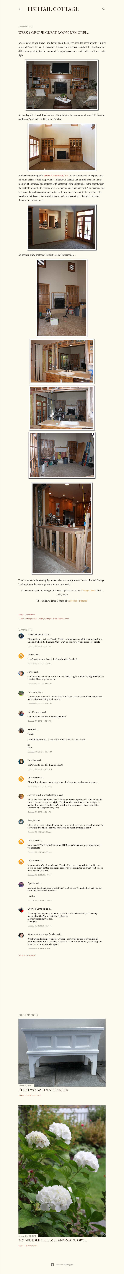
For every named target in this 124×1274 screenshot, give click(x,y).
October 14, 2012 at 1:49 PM (39, 663)
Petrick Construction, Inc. (56, 175)
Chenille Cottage (36, 908)
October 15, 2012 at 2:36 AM (39, 832)
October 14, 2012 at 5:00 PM (40, 786)
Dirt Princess (34, 712)
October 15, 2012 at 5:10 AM (39, 875)
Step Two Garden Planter (43, 1089)
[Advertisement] (62, 985)
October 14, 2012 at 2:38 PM (40, 703)
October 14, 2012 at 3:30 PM (40, 721)
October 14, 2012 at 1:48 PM (40, 646)
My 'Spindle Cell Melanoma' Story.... (52, 1240)
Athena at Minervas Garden (42, 934)
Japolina (32, 760)
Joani (30, 672)
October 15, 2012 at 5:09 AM (40, 852)
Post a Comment (27, 955)
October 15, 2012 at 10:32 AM (40, 900)
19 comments (31, 1246)
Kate (30, 729)
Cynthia (32, 883)
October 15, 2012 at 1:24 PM (39, 926)
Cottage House (50, 619)
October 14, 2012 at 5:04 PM (40, 812)
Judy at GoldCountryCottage (43, 795)
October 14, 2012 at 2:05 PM (40, 683)
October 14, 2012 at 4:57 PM (40, 769)
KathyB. (32, 820)
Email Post (30, 614)
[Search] (104, 8)
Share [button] (20, 614)
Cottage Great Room (34, 619)
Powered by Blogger (64, 1264)
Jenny (31, 654)
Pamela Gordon (36, 634)
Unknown (33, 777)
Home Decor (63, 619)
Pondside (33, 692)
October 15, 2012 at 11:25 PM (39, 948)
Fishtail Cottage (53, 9)
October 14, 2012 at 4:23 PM (40, 752)
